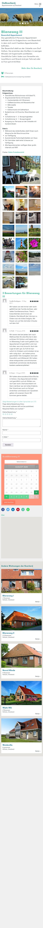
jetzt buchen (9, 502)
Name (5, 430)
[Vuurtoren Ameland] (21, 243)
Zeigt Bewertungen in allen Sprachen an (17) (19, 402)
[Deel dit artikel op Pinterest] (18, 509)
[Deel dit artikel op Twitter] (8, 509)
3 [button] (25, 23)
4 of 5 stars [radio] (9, 414)
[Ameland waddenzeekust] (8, 269)
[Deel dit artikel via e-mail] (23, 509)
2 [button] (22, 23)
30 (36, 492)
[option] (21, 17)
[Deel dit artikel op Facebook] (3, 509)
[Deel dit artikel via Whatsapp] (28, 509)
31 (7, 497)
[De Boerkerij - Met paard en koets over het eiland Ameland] (8, 243)
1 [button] (20, 23)
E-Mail (6, 437)
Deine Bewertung (10, 412)
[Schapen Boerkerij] (8, 282)
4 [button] (28, 23)
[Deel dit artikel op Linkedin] (13, 509)
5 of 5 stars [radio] (12, 414)
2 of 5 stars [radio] (5, 414)
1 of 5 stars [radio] (3, 414)
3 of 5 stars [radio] (7, 414)
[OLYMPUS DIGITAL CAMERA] (34, 192)
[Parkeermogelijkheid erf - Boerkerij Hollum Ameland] (8, 192)
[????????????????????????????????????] (8, 230)
